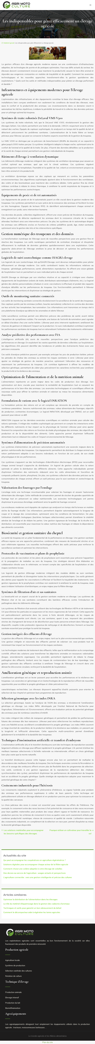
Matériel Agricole (9, 43)
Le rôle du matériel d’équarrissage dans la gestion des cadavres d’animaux (36, 903)
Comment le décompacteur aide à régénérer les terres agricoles (31, 912)
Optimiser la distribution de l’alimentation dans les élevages (30, 899)
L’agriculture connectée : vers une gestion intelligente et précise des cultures (37, 877)
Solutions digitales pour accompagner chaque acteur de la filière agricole (35, 864)
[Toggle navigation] (90, 5)
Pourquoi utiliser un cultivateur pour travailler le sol (70, 832)
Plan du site (47, 1042)
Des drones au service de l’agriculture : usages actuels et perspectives (34, 873)
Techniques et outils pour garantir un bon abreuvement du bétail (32, 908)
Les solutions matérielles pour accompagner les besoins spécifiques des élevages (23, 832)
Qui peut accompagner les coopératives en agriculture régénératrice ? (34, 860)
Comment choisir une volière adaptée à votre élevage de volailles (32, 869)
